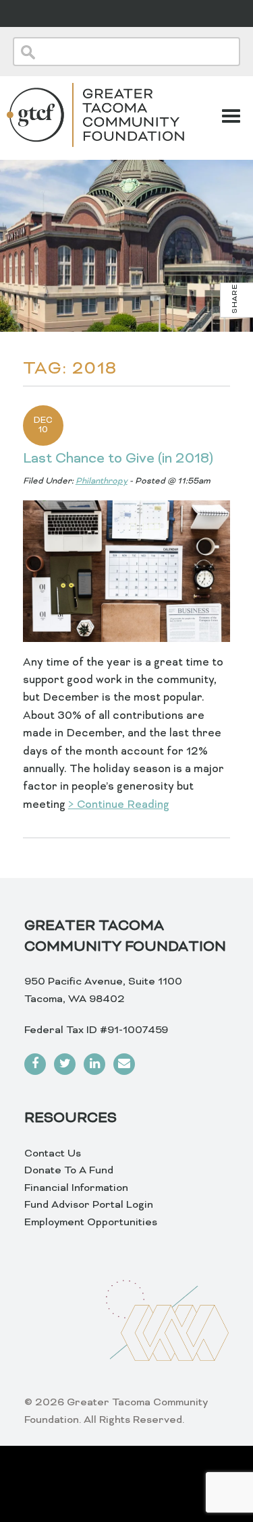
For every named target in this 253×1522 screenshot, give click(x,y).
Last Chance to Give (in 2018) (118, 459)
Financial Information (76, 1188)
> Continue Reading (118, 805)
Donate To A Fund (68, 1170)
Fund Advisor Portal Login (88, 1205)
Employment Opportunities (90, 1222)
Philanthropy (102, 481)
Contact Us (52, 1154)
